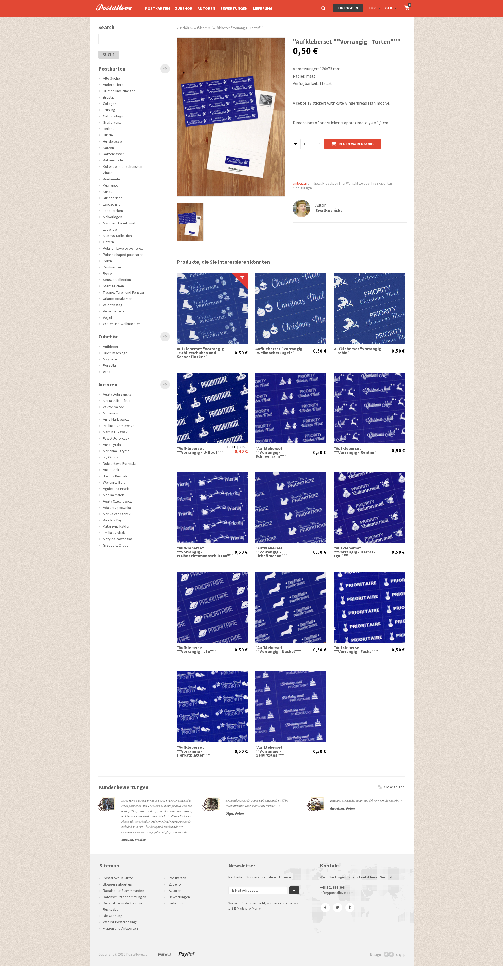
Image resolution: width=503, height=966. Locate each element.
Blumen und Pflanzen (119, 91)
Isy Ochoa (110, 457)
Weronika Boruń (115, 482)
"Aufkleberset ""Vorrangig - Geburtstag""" (269, 751)
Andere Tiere (113, 84)
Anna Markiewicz (116, 419)
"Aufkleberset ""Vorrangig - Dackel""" (278, 650)
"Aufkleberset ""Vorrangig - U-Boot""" (200, 450)
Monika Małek (113, 495)
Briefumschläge (115, 352)
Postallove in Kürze (118, 878)
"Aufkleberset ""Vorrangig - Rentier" (355, 450)
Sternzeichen (113, 286)
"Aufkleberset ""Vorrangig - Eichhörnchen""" (271, 552)
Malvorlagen (112, 216)
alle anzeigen (394, 787)
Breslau (109, 97)
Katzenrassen (114, 154)
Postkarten (157, 8)
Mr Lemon (110, 413)
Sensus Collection (117, 279)
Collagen (110, 103)
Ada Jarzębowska (117, 507)
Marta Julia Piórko (117, 400)
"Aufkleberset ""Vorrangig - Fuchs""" (356, 650)
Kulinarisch (111, 185)
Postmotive (112, 267)
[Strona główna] (111, 15)
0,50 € (241, 352)
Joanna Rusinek (115, 476)
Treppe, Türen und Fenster (123, 292)
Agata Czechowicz (117, 501)
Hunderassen (113, 141)
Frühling (109, 109)
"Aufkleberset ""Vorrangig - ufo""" (196, 650)
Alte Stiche (111, 78)
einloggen (348, 8)
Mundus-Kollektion (117, 235)
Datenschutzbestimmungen (124, 896)
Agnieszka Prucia (116, 488)
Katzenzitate (113, 160)
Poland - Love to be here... (123, 248)
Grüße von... (112, 122)
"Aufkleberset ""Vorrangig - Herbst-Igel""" (354, 552)
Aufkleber (110, 346)
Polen (107, 260)
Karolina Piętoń (115, 520)
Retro (107, 273)
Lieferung (262, 8)
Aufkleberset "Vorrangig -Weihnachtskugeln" (279, 351)
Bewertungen (234, 8)
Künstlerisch (112, 198)
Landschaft (111, 204)
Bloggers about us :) (118, 884)
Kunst (107, 191)
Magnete (110, 359)
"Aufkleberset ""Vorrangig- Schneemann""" (270, 452)
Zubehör (183, 8)
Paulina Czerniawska (118, 425)
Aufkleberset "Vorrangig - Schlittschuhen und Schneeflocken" (200, 353)
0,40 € (241, 451)
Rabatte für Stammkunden (123, 890)
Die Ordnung (112, 915)
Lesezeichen (113, 210)
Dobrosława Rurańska (120, 463)
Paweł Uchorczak (116, 438)
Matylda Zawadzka (117, 539)
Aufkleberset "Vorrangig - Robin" (357, 351)
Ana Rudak (111, 469)
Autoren (206, 8)
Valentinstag (112, 305)
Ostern (108, 242)
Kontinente (111, 179)
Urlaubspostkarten (117, 298)
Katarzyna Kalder (116, 526)
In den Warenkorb (356, 143)
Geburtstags (113, 116)
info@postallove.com (336, 892)
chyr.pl (401, 954)
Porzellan (110, 365)
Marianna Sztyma (116, 451)
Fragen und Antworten (120, 928)
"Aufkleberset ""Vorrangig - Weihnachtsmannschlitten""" (200, 552)
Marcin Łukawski (115, 432)
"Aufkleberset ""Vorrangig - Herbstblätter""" (193, 751)
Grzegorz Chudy (115, 545)
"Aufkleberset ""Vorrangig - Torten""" (237, 28)
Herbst (108, 128)
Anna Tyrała (112, 444)
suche (109, 54)
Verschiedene (114, 311)
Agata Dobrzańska (117, 394)
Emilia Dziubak (114, 532)
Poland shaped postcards (123, 254)
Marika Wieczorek (117, 513)
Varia (107, 371)
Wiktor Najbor (113, 406)
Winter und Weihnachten (122, 323)
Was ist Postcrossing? (120, 922)
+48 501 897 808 (332, 887)
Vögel (107, 317)
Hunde (108, 135)
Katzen (108, 147)
